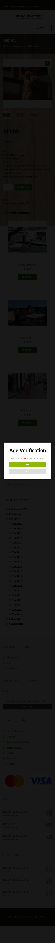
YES (27, 464)
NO (27, 471)
